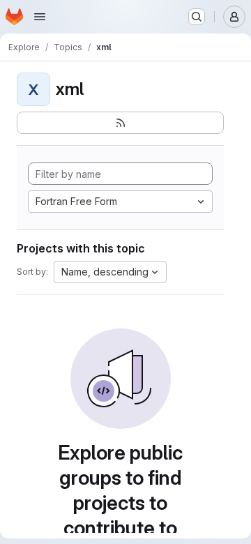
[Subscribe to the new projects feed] (120, 123)
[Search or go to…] (196, 16)
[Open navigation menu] (40, 17)
